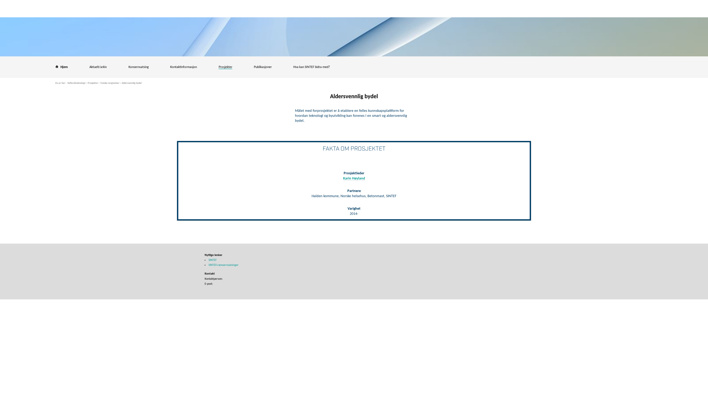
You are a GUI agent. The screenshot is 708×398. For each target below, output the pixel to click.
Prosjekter (93, 83)
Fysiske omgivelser (109, 83)
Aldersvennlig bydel (132, 83)
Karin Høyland (354, 178)
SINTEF (213, 260)
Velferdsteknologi (76, 83)
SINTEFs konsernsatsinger (224, 265)
